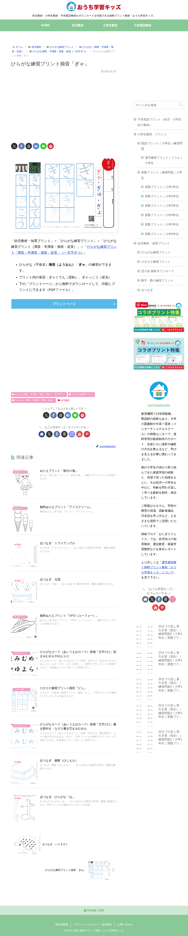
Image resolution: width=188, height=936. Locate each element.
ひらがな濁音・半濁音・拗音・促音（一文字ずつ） (40, 394)
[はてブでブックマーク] (36, 146)
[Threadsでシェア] (29, 146)
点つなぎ (147, 290)
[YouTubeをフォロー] (79, 434)
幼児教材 (65, 400)
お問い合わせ (125, 924)
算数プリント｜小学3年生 (162, 205)
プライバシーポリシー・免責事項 (92, 924)
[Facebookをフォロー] (57, 434)
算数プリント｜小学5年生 (162, 224)
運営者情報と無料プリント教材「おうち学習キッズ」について (158, 567)
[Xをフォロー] (49, 434)
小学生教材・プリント (152, 134)
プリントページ (64, 304)
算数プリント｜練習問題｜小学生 (161, 175)
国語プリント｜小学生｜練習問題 (161, 146)
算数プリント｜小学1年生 (162, 186)
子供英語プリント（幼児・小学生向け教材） (160, 122)
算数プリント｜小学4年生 (162, 215)
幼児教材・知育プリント (154, 243)
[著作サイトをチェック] (42, 434)
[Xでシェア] (14, 146)
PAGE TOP (95, 910)
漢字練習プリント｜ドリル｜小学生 (164, 160)
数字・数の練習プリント (157, 280)
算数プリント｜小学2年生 (162, 196)
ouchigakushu (159, 405)
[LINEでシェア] (43, 146)
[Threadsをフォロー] (64, 434)
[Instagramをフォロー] (72, 434)
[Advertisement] (64, 105)
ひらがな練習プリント (83, 394)
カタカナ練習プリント (156, 261)
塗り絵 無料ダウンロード (157, 271)
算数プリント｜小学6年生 (162, 234)
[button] (180, 105)
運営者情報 (61, 924)
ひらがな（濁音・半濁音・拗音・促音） (35, 400)
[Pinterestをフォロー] (87, 434)
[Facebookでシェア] (21, 146)
